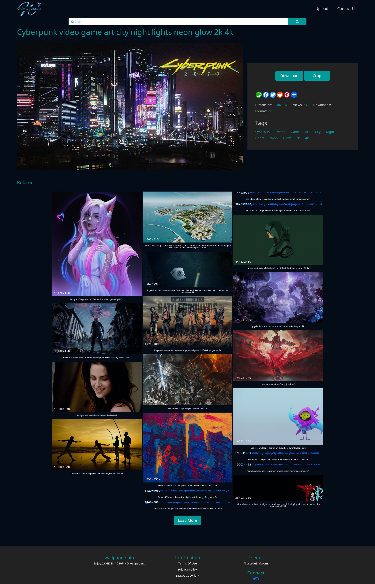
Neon (274, 138)
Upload (321, 8)
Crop (317, 75)
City (318, 132)
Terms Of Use (187, 563)
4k (307, 138)
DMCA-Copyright (187, 575)
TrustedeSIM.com (256, 563)
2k (298, 138)
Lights (259, 138)
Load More (187, 520)
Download (289, 75)
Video (281, 132)
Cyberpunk (263, 132)
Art (307, 132)
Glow (287, 138)
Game (295, 132)
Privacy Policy (187, 569)
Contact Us (346, 8)
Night (330, 132)
